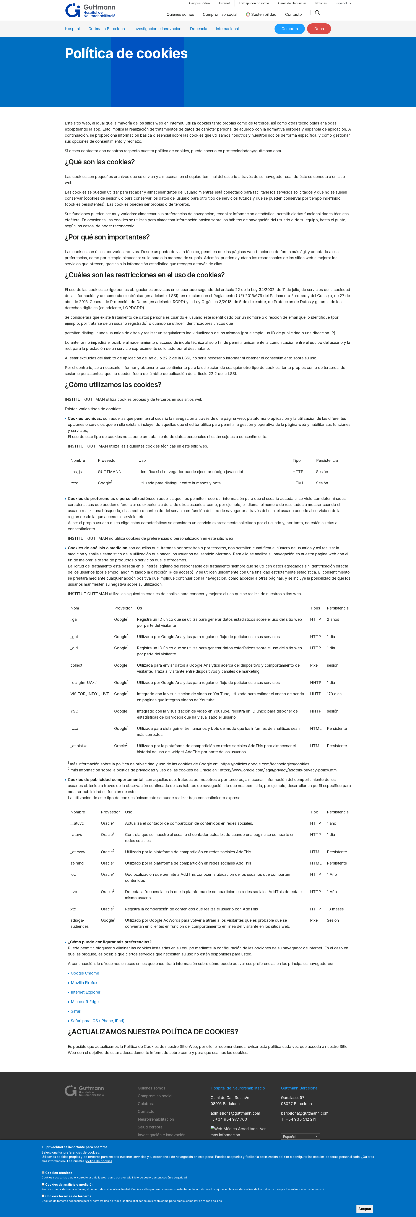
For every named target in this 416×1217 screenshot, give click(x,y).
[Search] (317, 12)
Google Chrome (85, 973)
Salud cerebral (150, 1127)
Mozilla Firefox (84, 982)
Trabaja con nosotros (254, 3)
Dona (319, 28)
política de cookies (98, 1161)
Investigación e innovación (161, 1135)
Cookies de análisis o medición (69, 1184)
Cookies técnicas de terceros (68, 1196)
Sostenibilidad (263, 14)
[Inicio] (90, 10)
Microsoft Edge (85, 1001)
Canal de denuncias (292, 3)
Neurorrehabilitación (156, 1119)
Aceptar (364, 1209)
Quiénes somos (180, 14)
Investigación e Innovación (157, 28)
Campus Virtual (199, 3)
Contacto (293, 14)
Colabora (289, 28)
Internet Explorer (85, 992)
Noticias (321, 3)
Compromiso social (220, 14)
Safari (76, 1011)
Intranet (224, 3)
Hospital (72, 28)
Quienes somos (151, 1088)
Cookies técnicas (59, 1173)
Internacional (227, 28)
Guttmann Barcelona (106, 28)
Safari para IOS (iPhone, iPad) (98, 1020)
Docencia (198, 28)
